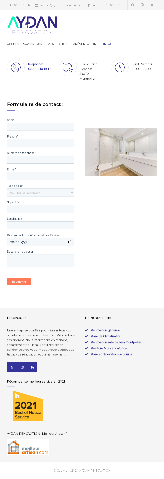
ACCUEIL (13, 44)
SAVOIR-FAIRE (33, 44)
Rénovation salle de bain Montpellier (116, 342)
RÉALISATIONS (59, 44)
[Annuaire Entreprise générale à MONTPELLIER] (43, 447)
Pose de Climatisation (106, 336)
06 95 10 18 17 (22, 5)
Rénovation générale (105, 330)
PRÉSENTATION (84, 44)
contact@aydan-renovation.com (61, 5)
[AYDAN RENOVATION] (32, 25)
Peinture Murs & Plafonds (109, 348)
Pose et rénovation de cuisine (111, 354)
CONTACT (107, 44)
